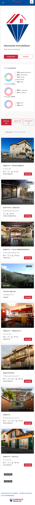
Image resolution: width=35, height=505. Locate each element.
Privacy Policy (8, 474)
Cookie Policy (8, 481)
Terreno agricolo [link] (9, 291)
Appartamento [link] (8, 373)
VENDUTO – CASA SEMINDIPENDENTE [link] (16, 249)
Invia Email (11, 57)
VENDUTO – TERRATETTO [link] (12, 331)
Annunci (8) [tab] (6, 122)
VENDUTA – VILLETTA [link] (10, 457)
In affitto (29, 182)
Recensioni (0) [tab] (28, 122)
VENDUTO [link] (6, 415)
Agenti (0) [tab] (17, 121)
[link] (17, 150)
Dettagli (28, 174)
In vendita (29, 140)
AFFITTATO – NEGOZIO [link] (11, 208)
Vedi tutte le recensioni (12, 49)
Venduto (29, 389)
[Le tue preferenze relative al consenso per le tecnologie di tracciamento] (32, 2)
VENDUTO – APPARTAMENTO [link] (13, 166)
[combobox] (21, 132)
